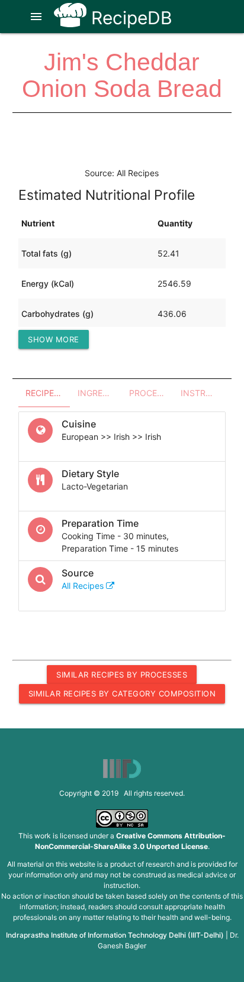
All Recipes (84, 586)
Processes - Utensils (151, 393)
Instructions (203, 393)
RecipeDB (129, 17)
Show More (53, 339)
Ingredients (100, 393)
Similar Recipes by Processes (121, 674)
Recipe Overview (47, 393)
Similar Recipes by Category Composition (122, 693)
